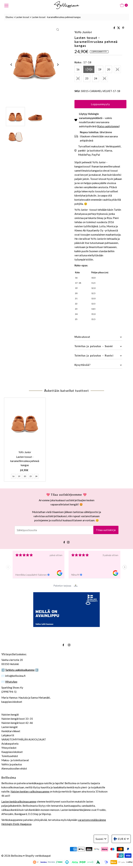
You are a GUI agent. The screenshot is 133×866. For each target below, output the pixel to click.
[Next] (57, 64)
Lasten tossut (22, 17)
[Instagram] (68, 541)
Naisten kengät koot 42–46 (17, 722)
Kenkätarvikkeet (10, 731)
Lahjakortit (7, 735)
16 (77, 69)
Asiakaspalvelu (10, 743)
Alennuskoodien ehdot (14, 768)
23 (86, 78)
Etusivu (9, 17)
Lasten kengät (9, 726)
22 (77, 78)
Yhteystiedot (8, 747)
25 (104, 78)
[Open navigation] (6, 5)
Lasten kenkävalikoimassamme (18, 801)
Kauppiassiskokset (12, 751)
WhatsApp (11, 681)
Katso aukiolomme (108, 126)
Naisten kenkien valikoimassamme (30, 791)
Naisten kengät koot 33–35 (17, 718)
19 (99, 69)
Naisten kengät (10, 714)
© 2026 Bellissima (12, 855)
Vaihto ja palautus (11, 764)
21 (117, 69)
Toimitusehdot (9, 756)
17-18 (88, 69)
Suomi (99, 838)
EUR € (122, 838)
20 (108, 69)
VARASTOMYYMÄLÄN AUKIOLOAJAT (23, 739)
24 (95, 78)
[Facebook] (64, 541)
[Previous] (11, 64)
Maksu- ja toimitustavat (15, 760)
